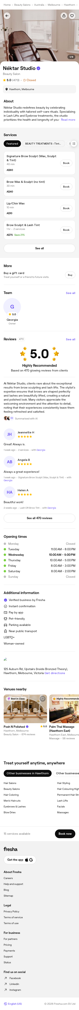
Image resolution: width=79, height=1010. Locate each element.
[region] (39, 38)
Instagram (15, 989)
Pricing (8, 944)
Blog (6, 889)
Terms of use (11, 923)
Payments (9, 950)
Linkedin (14, 984)
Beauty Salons (22, 4)
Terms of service (13, 917)
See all (70, 293)
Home (7, 4)
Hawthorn (69, 4)
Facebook (15, 978)
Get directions (54, 673)
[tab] (12, 143)
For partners (10, 938)
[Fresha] (39, 849)
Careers (8, 878)
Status (7, 962)
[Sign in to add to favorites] (72, 15)
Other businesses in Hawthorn (28, 773)
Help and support (13, 884)
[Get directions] (39, 661)
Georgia (41, 450)
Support (8, 956)
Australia (39, 4)
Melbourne (54, 4)
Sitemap (8, 895)
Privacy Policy (11, 911)
